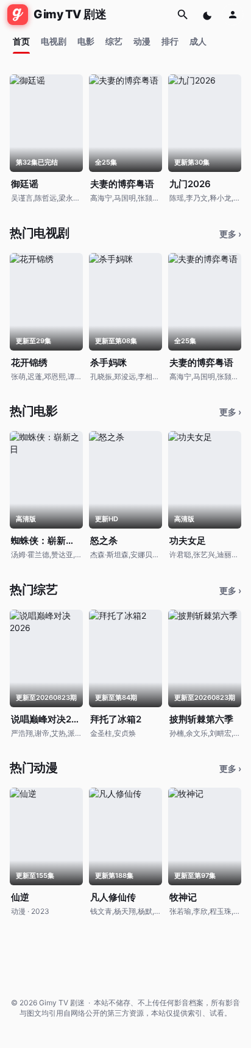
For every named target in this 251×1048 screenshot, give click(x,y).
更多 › (230, 234)
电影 (85, 41)
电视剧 (53, 41)
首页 (21, 41)
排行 (170, 41)
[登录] (233, 15)
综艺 (113, 41)
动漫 (141, 41)
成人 (198, 41)
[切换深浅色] (208, 15)
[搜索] (183, 14)
